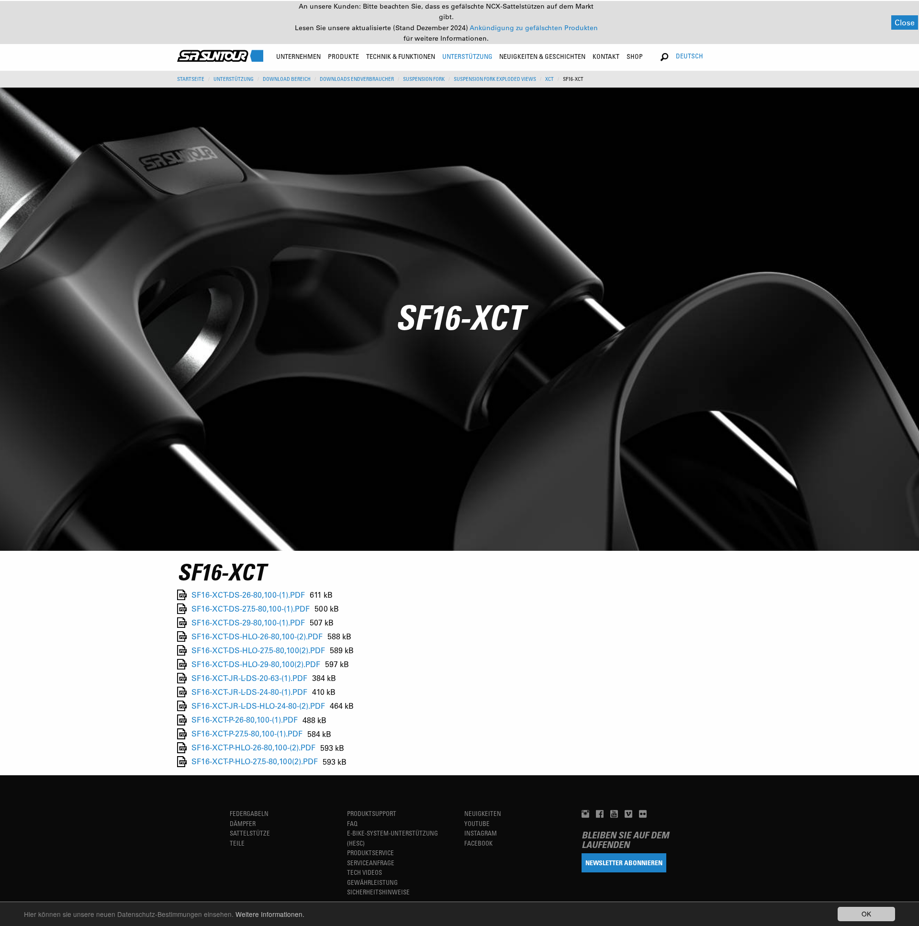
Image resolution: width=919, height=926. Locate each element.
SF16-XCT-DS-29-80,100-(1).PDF (248, 622)
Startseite (190, 79)
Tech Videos (364, 872)
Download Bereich (287, 79)
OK (866, 913)
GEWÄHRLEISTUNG (372, 882)
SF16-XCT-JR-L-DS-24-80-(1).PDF (249, 692)
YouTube (477, 823)
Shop (635, 56)
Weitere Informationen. (269, 914)
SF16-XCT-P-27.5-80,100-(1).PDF (247, 734)
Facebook (478, 843)
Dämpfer (243, 823)
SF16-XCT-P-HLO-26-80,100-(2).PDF (253, 748)
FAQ (352, 823)
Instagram (480, 833)
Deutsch (689, 56)
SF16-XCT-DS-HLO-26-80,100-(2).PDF (257, 636)
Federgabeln (249, 813)
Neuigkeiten (482, 813)
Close (905, 22)
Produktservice (370, 852)
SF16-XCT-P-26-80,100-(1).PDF (244, 720)
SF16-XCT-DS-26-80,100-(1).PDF (248, 595)
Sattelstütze (250, 833)
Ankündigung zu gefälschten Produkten (534, 27)
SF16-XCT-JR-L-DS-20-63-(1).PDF (249, 678)
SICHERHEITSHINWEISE (378, 892)
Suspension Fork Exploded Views (495, 79)
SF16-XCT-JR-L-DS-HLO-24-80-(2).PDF (258, 706)
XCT (549, 79)
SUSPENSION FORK (424, 79)
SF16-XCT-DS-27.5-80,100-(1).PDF (250, 608)
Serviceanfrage (370, 863)
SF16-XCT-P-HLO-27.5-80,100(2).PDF (254, 762)
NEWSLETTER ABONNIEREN (623, 863)
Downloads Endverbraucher (357, 79)
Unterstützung (233, 79)
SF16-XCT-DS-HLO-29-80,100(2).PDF (255, 664)
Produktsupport (371, 813)
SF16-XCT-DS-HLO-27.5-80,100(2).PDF (258, 650)
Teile (237, 843)
